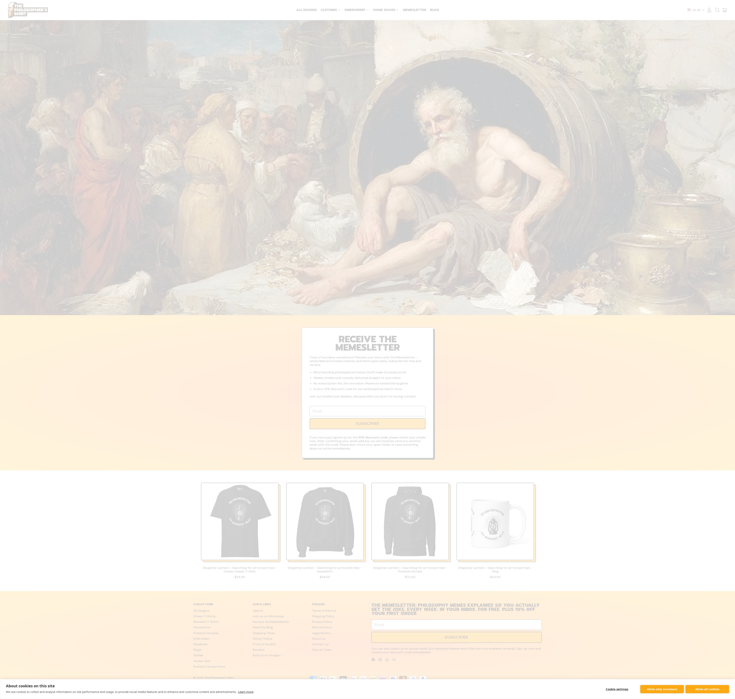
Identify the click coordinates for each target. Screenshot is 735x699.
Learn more (245, 692)
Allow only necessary (662, 689)
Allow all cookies (707, 689)
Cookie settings (617, 689)
